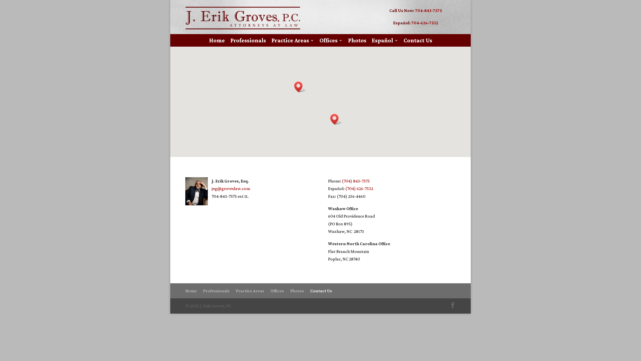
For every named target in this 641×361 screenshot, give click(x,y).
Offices (328, 41)
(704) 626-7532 (359, 188)
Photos (357, 41)
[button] (336, 119)
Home (217, 41)
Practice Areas (290, 41)
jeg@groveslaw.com (231, 188)
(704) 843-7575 (356, 181)
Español (382, 41)
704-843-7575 (428, 10)
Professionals (248, 41)
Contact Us (418, 41)
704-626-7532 (424, 22)
